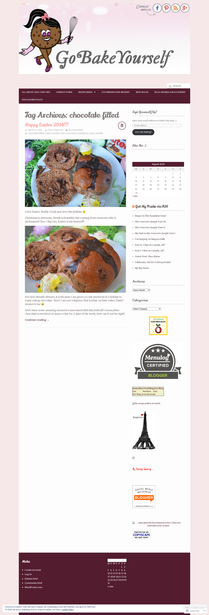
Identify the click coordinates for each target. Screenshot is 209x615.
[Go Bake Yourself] (104, 73)
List (134, 391)
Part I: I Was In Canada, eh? (149, 250)
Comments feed (33, 583)
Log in (28, 574)
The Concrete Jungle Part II (150, 227)
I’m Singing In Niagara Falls (150, 239)
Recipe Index (85, 92)
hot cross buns (69, 133)
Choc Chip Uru (55, 130)
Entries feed (31, 578)
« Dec (135, 196)
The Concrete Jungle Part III (150, 221)
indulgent (83, 133)
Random (147, 391)
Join (155, 391)
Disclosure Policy (32, 99)
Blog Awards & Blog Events (170, 92)
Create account (33, 570)
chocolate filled (36, 133)
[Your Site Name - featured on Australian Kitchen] (158, 525)
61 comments (75, 130)
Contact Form (64, 92)
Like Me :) (139, 145)
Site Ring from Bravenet (144, 394)
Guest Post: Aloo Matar (147, 256)
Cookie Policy (67, 609)
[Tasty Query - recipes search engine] (141, 471)
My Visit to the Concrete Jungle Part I (155, 233)
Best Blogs (142, 92)
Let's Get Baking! (143, 132)
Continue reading (37, 319)
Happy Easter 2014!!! (47, 125)
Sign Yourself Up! (144, 112)
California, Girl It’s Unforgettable (153, 262)
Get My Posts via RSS (151, 206)
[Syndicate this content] (133, 206)
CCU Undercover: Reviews (116, 92)
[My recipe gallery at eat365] (146, 403)
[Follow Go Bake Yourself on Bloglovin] (143, 448)
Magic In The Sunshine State (150, 215)
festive (56, 133)
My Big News (142, 268)
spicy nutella (96, 133)
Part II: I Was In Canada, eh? (150, 245)
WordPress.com (33, 587)
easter (48, 133)
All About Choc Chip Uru (36, 92)
